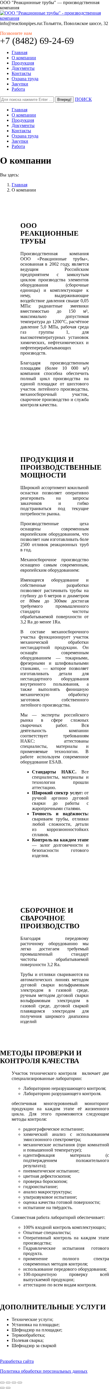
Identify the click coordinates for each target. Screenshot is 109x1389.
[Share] (8, 1382)
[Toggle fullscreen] (14, 1382)
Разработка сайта (17, 1361)
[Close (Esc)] (2, 1382)
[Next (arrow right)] (8, 1388)
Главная (19, 184)
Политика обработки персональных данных (43, 1371)
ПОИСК (83, 99)
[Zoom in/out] (19, 1382)
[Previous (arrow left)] (2, 1388)
